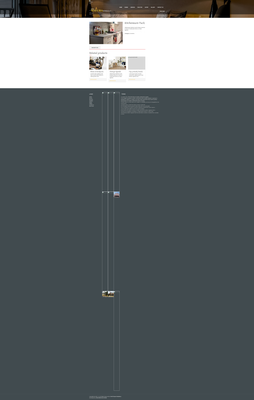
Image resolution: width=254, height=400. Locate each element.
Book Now (162, 11)
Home (120, 7)
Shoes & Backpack (96, 72)
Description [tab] (95, 47)
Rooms (126, 7)
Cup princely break (135, 72)
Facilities (139, 7)
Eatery (146, 7)
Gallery (153, 7)
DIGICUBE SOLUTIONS (101, 397)
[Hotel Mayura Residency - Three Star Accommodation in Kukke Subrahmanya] (100, 9)
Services (133, 7)
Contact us (160, 7)
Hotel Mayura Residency (115, 396)
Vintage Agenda (115, 72)
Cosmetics (132, 33)
